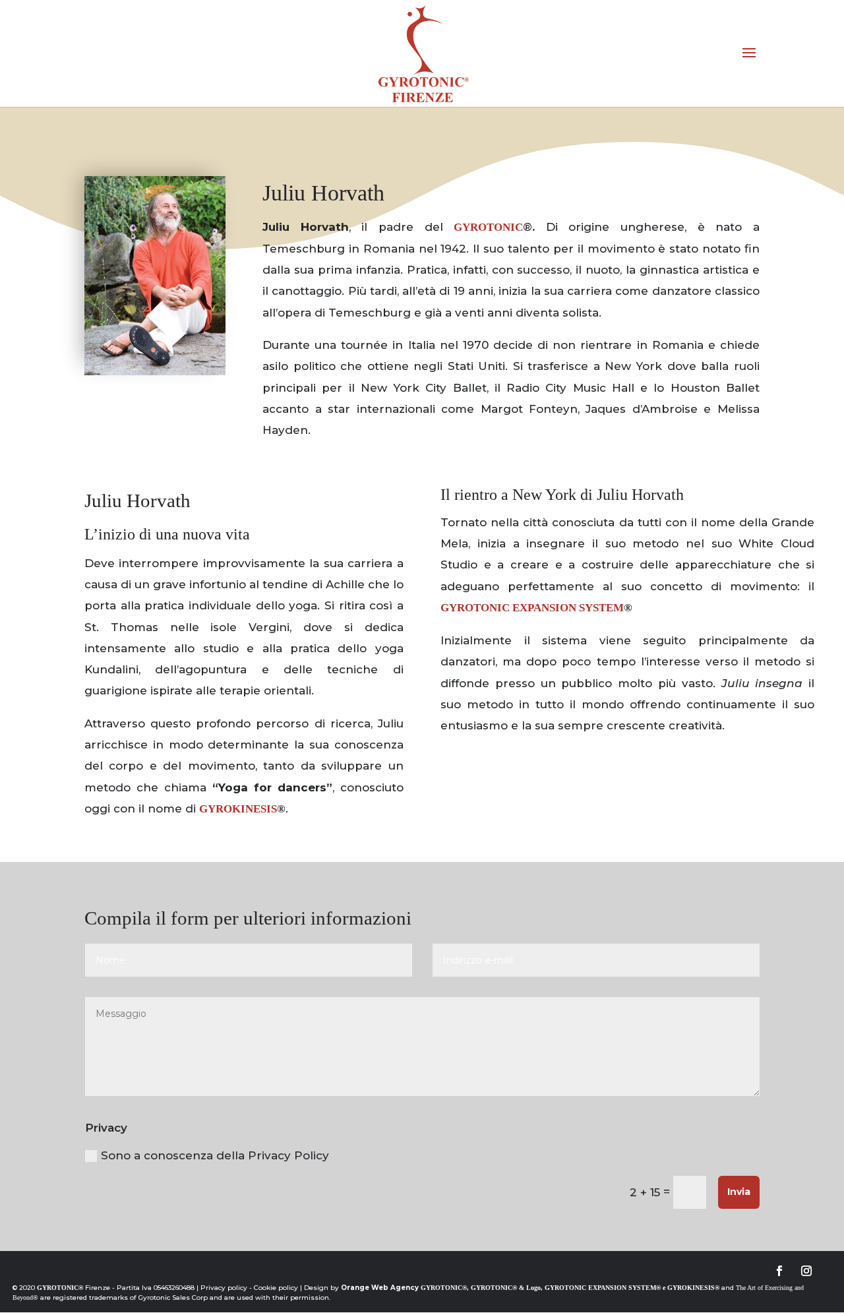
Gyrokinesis (238, 809)
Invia (738, 1192)
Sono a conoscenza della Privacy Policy (215, 1155)
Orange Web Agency (380, 1287)
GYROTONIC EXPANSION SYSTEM (532, 607)
